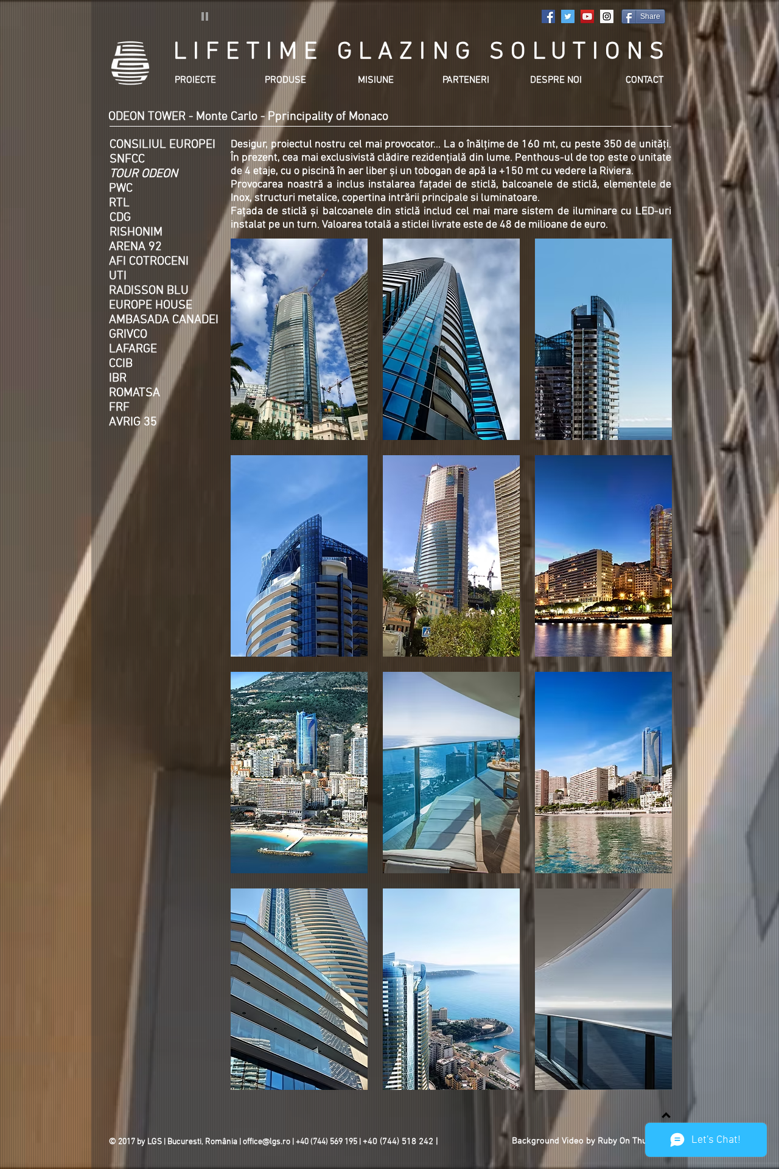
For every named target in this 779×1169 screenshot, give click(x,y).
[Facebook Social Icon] (548, 16)
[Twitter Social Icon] (568, 16)
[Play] (205, 16)
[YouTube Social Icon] (587, 16)
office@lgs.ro (266, 1142)
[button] (299, 339)
